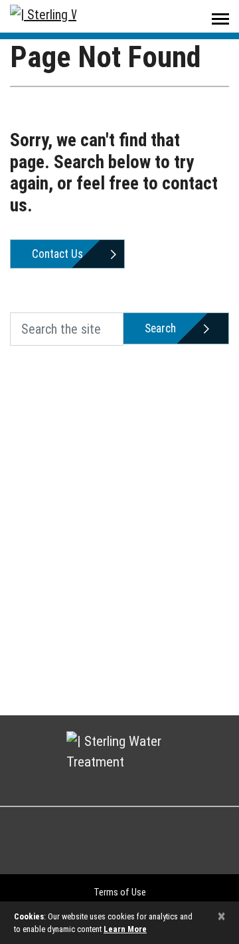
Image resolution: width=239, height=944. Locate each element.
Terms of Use (120, 892)
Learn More (125, 929)
